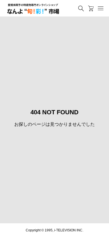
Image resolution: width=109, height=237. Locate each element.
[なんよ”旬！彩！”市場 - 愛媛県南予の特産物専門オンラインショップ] (33, 8)
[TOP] (102, 230)
